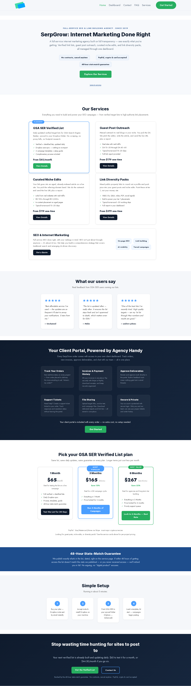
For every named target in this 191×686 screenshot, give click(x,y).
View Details (42, 166)
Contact (127, 5)
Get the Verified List (85, 669)
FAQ (136, 5)
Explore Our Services (95, 74)
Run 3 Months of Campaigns (95, 510)
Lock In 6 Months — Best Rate (136, 516)
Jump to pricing (95, 85)
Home (102, 5)
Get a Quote (42, 252)
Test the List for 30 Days (55, 511)
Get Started (166, 5)
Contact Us (110, 670)
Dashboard (114, 5)
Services (146, 5)
